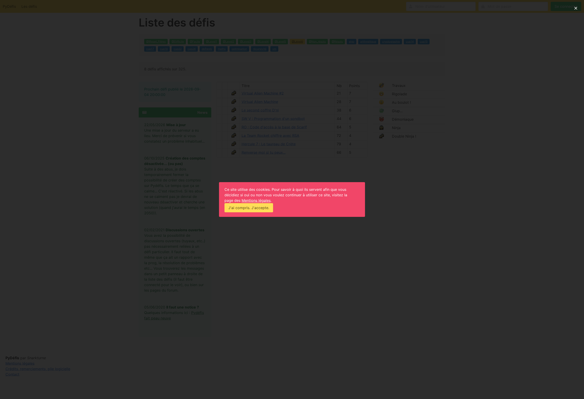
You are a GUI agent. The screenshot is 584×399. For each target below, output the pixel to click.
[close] (575, 8)
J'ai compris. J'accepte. (248, 207)
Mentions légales (256, 200)
